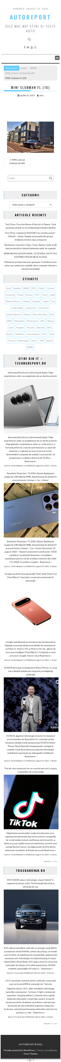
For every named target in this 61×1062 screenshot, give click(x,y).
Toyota (11, 340)
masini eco (44, 308)
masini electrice (14, 314)
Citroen (50, 288)
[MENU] (57, 58)
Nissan (50, 321)
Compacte (10, 295)
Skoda (10, 334)
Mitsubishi (19, 321)
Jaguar (46, 301)
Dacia (20, 295)
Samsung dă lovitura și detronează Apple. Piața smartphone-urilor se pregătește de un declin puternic (30, 374)
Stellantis (19, 334)
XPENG (30, 347)
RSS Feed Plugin (53, 861)
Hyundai (36, 301)
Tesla (51, 334)
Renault (40, 327)
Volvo (34, 340)
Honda (26, 301)
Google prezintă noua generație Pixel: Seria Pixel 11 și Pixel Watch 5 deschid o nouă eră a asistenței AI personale (31, 577)
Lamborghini (17, 308)
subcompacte (33, 334)
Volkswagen (23, 340)
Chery (41, 288)
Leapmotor (31, 308)
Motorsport (32, 321)
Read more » (30, 461)
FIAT (37, 295)
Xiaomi (49, 340)
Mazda (27, 314)
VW (41, 340)
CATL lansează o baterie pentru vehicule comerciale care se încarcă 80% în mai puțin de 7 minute (30, 982)
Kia (53, 301)
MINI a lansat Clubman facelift (17, 161)
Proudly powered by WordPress (19, 1050)
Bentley (17, 288)
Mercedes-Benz (40, 314)
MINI (9, 321)
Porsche (30, 327)
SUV (44, 334)
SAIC (49, 327)
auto (41, 95)
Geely (52, 295)
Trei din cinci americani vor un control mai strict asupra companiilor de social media (30, 770)
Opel (11, 327)
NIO (43, 321)
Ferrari (29, 295)
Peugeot (20, 327)
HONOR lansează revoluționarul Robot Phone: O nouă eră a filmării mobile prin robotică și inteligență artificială (30, 671)
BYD (34, 288)
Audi (8, 288)
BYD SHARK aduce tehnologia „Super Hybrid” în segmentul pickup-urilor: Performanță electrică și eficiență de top (30, 883)
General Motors (13, 301)
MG (52, 314)
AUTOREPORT (30, 17)
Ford (44, 295)
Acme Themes (30, 1053)
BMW (26, 288)
